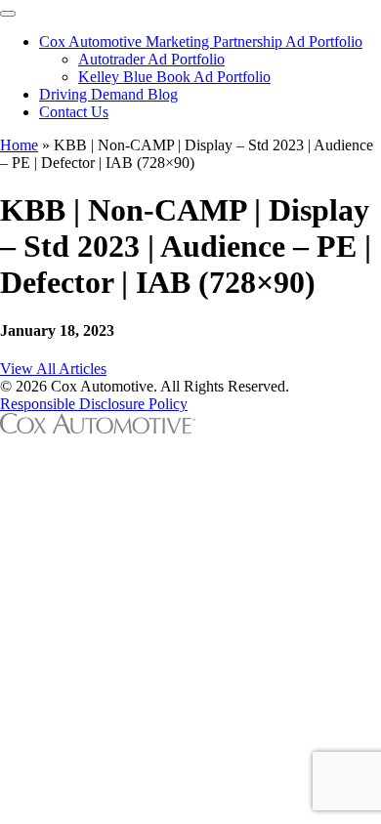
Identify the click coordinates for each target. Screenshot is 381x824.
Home (19, 145)
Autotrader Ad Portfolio (151, 59)
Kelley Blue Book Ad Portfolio (174, 76)
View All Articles (53, 368)
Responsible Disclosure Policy (94, 403)
